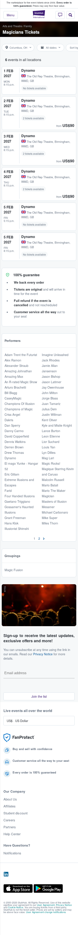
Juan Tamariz (51, 403)
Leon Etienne (51, 436)
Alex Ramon (13, 360)
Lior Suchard (50, 441)
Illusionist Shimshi (17, 528)
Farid (8, 490)
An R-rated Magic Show (21, 382)
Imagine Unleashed (55, 355)
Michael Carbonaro (55, 512)
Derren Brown (14, 447)
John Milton (50, 393)
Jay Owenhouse (53, 387)
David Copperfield (17, 436)
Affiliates (9, 806)
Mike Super (49, 518)
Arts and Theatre (12, 26)
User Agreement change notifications (46, 912)
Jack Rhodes (51, 360)
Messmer (48, 507)
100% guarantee (26, 274)
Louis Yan (48, 447)
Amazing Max (14, 376)
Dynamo (10, 458)
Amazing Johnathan (18, 371)
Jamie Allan (50, 365)
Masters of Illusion (54, 501)
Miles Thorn (50, 523)
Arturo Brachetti (15, 387)
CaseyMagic (13, 398)
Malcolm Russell (53, 479)
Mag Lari (48, 458)
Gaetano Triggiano (17, 501)
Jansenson (49, 371)
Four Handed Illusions (20, 496)
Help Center (12, 834)
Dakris (9, 420)
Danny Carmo (14, 431)
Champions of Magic (19, 409)
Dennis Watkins (15, 441)
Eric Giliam (12, 474)
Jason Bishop (51, 376)
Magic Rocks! (51, 463)
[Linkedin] (6, 874)
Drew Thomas (14, 452)
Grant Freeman (15, 518)
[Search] (70, 15)
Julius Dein (49, 409)
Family (28, 26)
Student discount (15, 813)
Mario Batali (50, 485)
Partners (9, 827)
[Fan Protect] (19, 737)
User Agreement (46, 905)
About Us (10, 799)
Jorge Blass (50, 398)
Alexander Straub (16, 365)
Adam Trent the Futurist (21, 355)
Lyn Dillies (48, 452)
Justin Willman (52, 414)
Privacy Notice (43, 654)
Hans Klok (11, 523)
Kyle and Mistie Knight (57, 425)
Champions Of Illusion (20, 403)
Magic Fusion (14, 570)
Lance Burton (51, 431)
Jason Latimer (51, 382)
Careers (9, 820)
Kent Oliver (49, 420)
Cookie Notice (15, 907)
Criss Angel (12, 414)
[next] (43, 538)
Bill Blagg (11, 393)
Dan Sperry (12, 425)
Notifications (12, 853)
